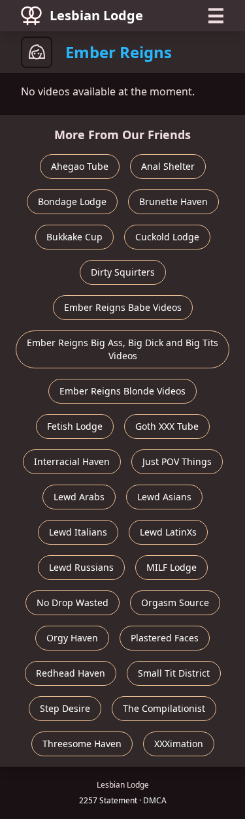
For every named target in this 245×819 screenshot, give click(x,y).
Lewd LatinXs (168, 532)
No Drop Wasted (72, 602)
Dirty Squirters (123, 272)
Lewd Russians (81, 567)
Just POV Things (177, 461)
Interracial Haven (72, 461)
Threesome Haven (82, 743)
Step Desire (65, 708)
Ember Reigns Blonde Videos (122, 391)
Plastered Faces (165, 638)
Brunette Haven (173, 201)
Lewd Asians (164, 496)
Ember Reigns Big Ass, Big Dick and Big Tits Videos (122, 349)
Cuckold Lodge (167, 237)
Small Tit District (174, 673)
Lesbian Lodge (96, 15)
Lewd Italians (78, 532)
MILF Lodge (171, 567)
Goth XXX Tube (167, 426)
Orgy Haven (72, 638)
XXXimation (178, 743)
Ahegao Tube (79, 166)
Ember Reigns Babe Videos (123, 307)
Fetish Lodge (75, 426)
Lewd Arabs (79, 496)
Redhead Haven (70, 673)
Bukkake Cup (74, 237)
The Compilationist (164, 708)
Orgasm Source (175, 602)
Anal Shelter (168, 166)
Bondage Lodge (72, 201)
